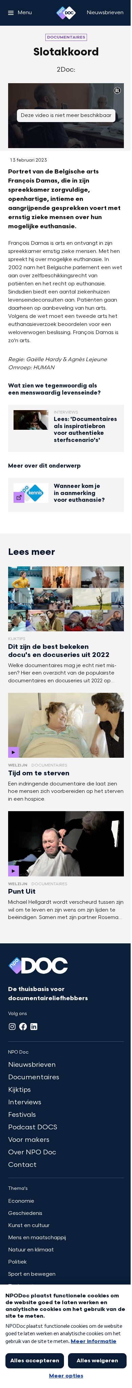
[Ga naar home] (66, 13)
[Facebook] (23, 1026)
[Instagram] (12, 1026)
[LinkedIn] (34, 1026)
